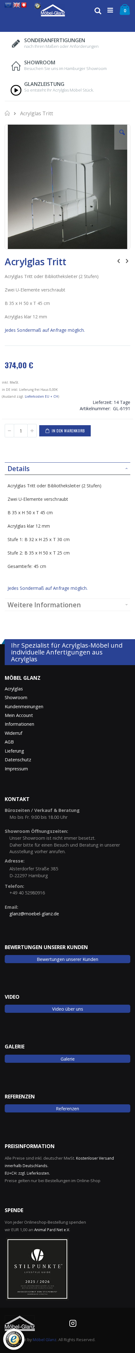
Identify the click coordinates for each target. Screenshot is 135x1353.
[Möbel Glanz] (53, 10)
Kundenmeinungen (24, 706)
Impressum (16, 769)
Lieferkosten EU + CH (41, 396)
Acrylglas (14, 689)
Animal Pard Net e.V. (52, 1229)
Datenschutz (18, 760)
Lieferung (14, 751)
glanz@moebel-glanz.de (34, 914)
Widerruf (13, 733)
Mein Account (19, 715)
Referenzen (67, 1109)
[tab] (67, 468)
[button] (122, 137)
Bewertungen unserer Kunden (67, 959)
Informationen (19, 724)
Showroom (16, 697)
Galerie (68, 1059)
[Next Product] (126, 260)
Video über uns (67, 1009)
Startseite (8, 113)
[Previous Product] (118, 260)
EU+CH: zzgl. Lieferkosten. (27, 1173)
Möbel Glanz (45, 1339)
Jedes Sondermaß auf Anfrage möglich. (45, 330)
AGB (9, 742)
